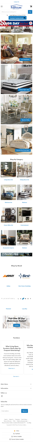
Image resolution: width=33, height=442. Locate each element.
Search (5, 419)
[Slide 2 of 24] (16, 27)
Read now (11, 368)
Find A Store (24, 419)
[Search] (30, 12)
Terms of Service (7, 421)
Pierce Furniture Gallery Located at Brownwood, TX (13, 422)
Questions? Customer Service (17, 18)
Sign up (25, 411)
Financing (17, 419)
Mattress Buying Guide (22, 421)
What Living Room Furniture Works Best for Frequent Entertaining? (12, 348)
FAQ (14, 421)
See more (15, 376)
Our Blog (29, 422)
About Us (11, 419)
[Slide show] (16, 27)
